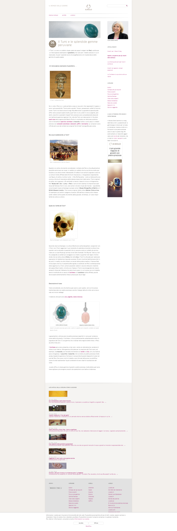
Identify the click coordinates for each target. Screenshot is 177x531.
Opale (90, 490)
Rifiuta (96, 523)
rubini (115, 138)
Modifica (88, 526)
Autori (64, 15)
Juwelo (72, 15)
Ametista (91, 487)
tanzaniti (120, 138)
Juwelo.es (111, 501)
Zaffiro (90, 501)
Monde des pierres (113, 498)
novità (115, 136)
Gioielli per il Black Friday (114, 51)
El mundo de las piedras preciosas (118, 503)
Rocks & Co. (111, 505)
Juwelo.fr (111, 496)
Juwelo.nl (111, 492)
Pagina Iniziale (53, 15)
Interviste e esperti (112, 98)
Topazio (90, 498)
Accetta (81, 523)
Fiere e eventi (111, 92)
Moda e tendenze (112, 100)
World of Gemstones (114, 507)
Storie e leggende (112, 107)
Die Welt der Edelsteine (115, 490)
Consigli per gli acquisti (114, 89)
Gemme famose (111, 96)
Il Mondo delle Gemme (88, 7)
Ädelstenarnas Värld (114, 512)
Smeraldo (91, 496)
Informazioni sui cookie (81, 519)
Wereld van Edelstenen (115, 494)
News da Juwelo (112, 103)
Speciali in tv (111, 105)
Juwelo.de (111, 487)
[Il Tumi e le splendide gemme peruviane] (74, 39)
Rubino (90, 494)
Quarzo (90, 492)
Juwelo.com (111, 510)
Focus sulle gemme (112, 94)
